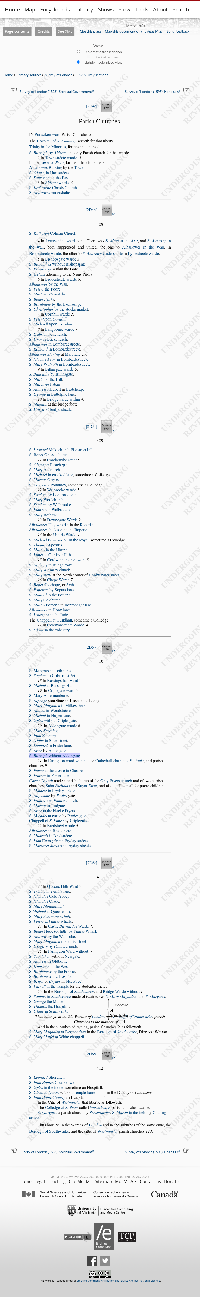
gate (76, 815)
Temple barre (84, 1092)
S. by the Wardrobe (52, 936)
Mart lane (72, 354)
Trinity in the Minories (47, 146)
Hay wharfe (48, 524)
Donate (171, 1181)
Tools (141, 9)
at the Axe (121, 240)
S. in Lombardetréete (54, 349)
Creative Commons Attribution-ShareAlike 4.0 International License (118, 1280)
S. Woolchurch (46, 499)
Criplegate (78, 820)
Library (84, 9)
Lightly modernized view (103, 62)
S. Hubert (45, 389)
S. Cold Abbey (49, 896)
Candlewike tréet (62, 459)
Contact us (150, 1181)
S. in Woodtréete (50, 710)
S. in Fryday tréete (52, 790)
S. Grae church (48, 454)
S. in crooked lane (51, 474)
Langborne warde (59, 329)
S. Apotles (45, 544)
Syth (70, 584)
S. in (50, 996)
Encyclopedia (56, 9)
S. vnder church (53, 800)
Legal (40, 1181)
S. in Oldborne (48, 961)
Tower (52, 162)
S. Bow (40, 574)
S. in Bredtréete (50, 835)
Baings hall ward (62, 680)
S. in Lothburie (50, 670)
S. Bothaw (42, 514)
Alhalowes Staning (44, 354)
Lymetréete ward (60, 240)
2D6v (91, 1053)
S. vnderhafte (49, 192)
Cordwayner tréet (104, 574)
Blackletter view (107, 57)
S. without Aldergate (54, 755)
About (160, 9)
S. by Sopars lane (51, 589)
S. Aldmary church (49, 569)
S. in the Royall (59, 539)
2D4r (91, 105)
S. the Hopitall (51, 976)
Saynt (87, 785)
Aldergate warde (62, 725)
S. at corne (45, 815)
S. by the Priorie (52, 971)
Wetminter (71, 1102)
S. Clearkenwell (53, 1082)
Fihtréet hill (81, 449)
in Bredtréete (50, 830)
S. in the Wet (49, 966)
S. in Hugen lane (49, 715)
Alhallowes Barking (45, 167)
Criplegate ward (61, 690)
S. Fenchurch (47, 334)
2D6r (91, 862)
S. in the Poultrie (50, 595)
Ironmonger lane (78, 604)
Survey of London (58, 75)
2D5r (91, 426)
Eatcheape (75, 389)
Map (29, 9)
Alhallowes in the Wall (143, 247)
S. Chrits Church (53, 187)
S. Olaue (44, 901)
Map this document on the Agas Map (133, 31)
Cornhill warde (57, 314)
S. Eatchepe (48, 464)
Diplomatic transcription (103, 52)
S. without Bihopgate (57, 264)
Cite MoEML (80, 1181)
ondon (95, 1124)
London (98, 1016)
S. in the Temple (49, 986)
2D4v (91, 209)
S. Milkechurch (49, 449)
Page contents (17, 31)
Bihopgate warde (60, 259)
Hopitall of (57, 140)
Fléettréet (74, 981)
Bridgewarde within (63, 399)
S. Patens (45, 384)
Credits (44, 31)
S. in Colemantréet (52, 675)
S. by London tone (52, 494)
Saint (58, 785)
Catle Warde (68, 926)
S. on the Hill (45, 379)
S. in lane (49, 891)
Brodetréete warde (45, 253)
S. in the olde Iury (49, 629)
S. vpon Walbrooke (49, 509)
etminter (100, 1112)
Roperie (86, 524)
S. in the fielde (46, 1087)
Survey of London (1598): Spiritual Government (56, 91)
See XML (65, 31)
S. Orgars (44, 479)
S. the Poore (44, 289)
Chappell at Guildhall (54, 620)
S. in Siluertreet (48, 740)
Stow (124, 9)
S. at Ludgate (47, 805)
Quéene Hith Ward (62, 886)
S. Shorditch (47, 1077)
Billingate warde (59, 369)
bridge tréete (50, 409)
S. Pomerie (44, 604)
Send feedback (178, 31)
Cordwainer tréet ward (66, 559)
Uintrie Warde (64, 534)
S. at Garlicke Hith (50, 554)
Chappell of (46, 820)
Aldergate (57, 750)
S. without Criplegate (52, 720)
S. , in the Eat (49, 177)
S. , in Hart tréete (49, 172)
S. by (47, 152)
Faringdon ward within (67, 760)
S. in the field (129, 1112)
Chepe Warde (58, 579)
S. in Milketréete (57, 705)
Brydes (54, 981)
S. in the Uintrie (48, 549)
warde (57, 182)
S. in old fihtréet (57, 941)
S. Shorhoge (44, 584)
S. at (49, 916)
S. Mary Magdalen (121, 996)
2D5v (91, 646)
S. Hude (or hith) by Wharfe (63, 931)
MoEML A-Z (126, 1181)
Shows (106, 9)
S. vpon (47, 319)
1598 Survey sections (92, 75)
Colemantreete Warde (65, 625)
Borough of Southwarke (132, 1016)
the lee (45, 529)
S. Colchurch (45, 599)
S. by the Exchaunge (55, 304)
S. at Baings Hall (51, 685)
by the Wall (48, 284)
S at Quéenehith (49, 911)
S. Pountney (47, 484)
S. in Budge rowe (51, 565)
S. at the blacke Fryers (52, 810)
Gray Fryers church (116, 780)
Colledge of (61, 1107)
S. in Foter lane (50, 745)
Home (12, 9)
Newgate (72, 956)
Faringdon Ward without (68, 951)
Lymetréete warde (143, 253)
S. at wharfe (50, 921)
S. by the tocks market (58, 309)
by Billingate (51, 374)
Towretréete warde (61, 157)
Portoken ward (47, 134)
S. (40, 269)
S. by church (53, 946)
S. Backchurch (48, 339)
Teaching (57, 1181)
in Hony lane (49, 609)
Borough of (74, 991)
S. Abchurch (44, 469)
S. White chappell (56, 1036)
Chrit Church (41, 780)
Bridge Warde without (121, 991)
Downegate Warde (62, 519)
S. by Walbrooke (50, 504)
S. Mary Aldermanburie (48, 695)
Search (181, 9)
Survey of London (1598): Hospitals (152, 91)
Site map (103, 1181)
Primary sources (28, 75)
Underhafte (103, 253)
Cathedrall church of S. (119, 760)
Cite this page (90, 31)
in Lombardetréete (54, 344)
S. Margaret (155, 996)
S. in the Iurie (48, 614)
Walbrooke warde (61, 489)
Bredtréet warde (61, 825)
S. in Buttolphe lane (52, 394)
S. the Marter (46, 1001)
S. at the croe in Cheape (56, 770)
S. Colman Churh (52, 233)
